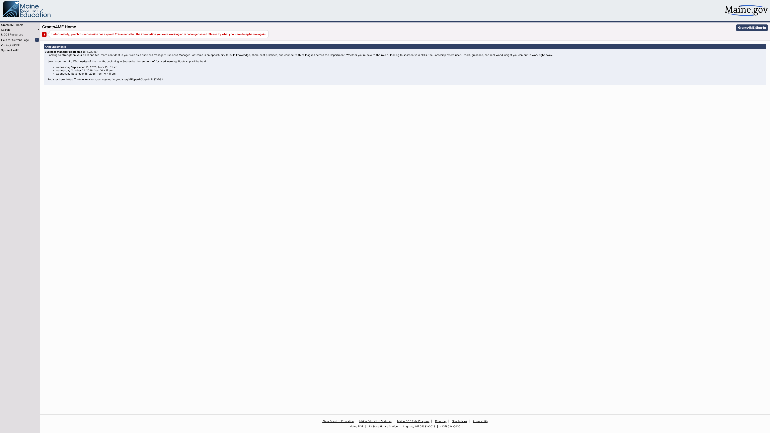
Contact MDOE (10, 45)
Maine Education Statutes (375, 421)
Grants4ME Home (12, 24)
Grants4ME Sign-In (752, 27)
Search (5, 29)
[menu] (20, 37)
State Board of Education (338, 421)
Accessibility (480, 421)
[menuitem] (20, 24)
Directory (441, 421)
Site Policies (459, 421)
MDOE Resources (12, 34)
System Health (10, 50)
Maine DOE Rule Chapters (413, 421)
